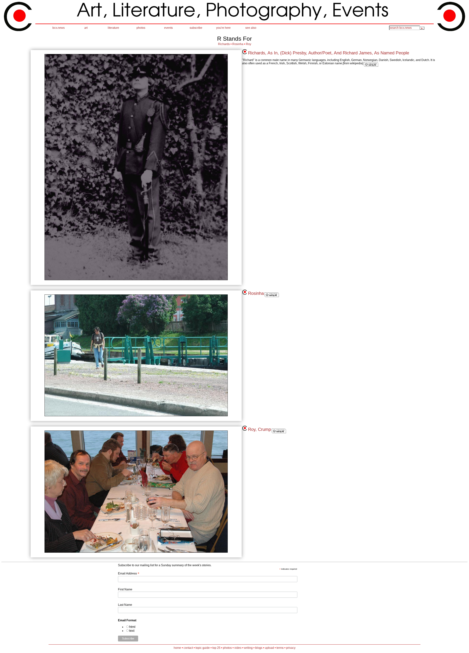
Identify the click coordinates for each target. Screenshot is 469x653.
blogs (258, 647)
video (237, 647)
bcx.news (58, 27)
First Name (125, 589)
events (168, 27)
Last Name (125, 604)
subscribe (196, 27)
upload (269, 647)
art (86, 27)
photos (140, 27)
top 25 (216, 647)
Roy (248, 44)
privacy (291, 647)
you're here (223, 27)
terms (280, 647)
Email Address (128, 573)
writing (248, 647)
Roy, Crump (259, 429)
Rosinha (237, 44)
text (131, 630)
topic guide (202, 647)
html (132, 627)
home (177, 647)
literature (113, 27)
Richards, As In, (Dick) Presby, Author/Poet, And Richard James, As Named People (328, 52)
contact (188, 647)
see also (250, 27)
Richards (224, 44)
